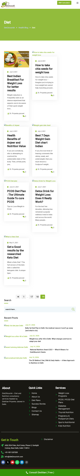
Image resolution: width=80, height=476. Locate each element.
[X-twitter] (8, 462)
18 (37, 296)
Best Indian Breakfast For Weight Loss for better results (15, 83)
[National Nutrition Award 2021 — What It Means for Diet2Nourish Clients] (17, 347)
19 (43, 296)
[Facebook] (3, 462)
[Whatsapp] (17, 462)
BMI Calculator (64, 3)
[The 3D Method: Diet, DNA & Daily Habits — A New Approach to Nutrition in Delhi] (16, 358)
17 (32, 296)
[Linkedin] (22, 462)
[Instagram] (26, 462)
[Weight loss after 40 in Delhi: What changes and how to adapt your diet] (16, 336)
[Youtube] (12, 462)
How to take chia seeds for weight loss (44, 69)
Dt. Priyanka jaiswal (16, 113)
